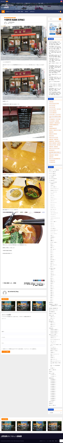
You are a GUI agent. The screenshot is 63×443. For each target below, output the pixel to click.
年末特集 (50, 328)
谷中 (51, 299)
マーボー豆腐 (52, 228)
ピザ (51, 219)
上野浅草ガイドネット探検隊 (11, 436)
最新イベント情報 (51, 369)
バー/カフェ (52, 342)
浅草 (58, 144)
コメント (4, 318)
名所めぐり (50, 315)
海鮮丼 (56, 146)
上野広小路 (57, 122)
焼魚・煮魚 (51, 150)
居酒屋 (51, 139)
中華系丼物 (52, 237)
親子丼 (51, 263)
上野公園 (51, 122)
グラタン (51, 197)
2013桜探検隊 (52, 389)
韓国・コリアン (52, 264)
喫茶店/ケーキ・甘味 (53, 133)
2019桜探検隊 (52, 400)
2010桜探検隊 (52, 384)
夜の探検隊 (50, 321)
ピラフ (51, 223)
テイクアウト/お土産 (52, 178)
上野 (51, 273)
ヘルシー (51, 226)
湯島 (51, 290)
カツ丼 (51, 193)
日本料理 (57, 141)
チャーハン (52, 211)
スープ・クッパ (52, 202)
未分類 (50, 371)
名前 (3, 331)
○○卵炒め (52, 183)
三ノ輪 (51, 271)
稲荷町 (51, 156)
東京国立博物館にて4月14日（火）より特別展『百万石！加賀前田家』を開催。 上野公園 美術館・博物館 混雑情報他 (55, 56)
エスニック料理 (52, 186)
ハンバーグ (58, 114)
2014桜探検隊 (52, 391)
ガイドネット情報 (51, 171)
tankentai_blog (11, 22)
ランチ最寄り (51, 268)
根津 (51, 285)
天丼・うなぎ (52, 249)
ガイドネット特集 (51, 173)
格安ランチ (50, 373)
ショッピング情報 (52, 112)
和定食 (51, 245)
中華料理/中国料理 (8, 17)
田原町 (51, 292)
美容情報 (50, 403)
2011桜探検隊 (52, 386)
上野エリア (52, 316)
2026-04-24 (52, 428)
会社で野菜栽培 (51, 311)
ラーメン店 (52, 347)
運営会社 (26, 11)
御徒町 (56, 139)
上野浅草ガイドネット (9, 11)
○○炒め (51, 185)
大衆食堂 (51, 352)
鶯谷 (51, 300)
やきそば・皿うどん (53, 230)
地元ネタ (51, 135)
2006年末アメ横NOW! (53, 329)
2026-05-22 (36, 428)
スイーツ (51, 204)
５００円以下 (52, 160)
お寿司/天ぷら (52, 337)
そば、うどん (52, 105)
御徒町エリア (52, 324)
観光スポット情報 (51, 405)
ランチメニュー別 (51, 182)
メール (3, 337)
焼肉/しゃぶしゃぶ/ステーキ (54, 148)
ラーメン (58, 119)
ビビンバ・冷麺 (52, 221)
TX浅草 (51, 101)
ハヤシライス (52, 214)
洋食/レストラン (52, 144)
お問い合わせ (32, 11)
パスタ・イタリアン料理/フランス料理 (54, 117)
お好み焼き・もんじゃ (53, 190)
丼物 (50, 130)
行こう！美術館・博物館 (19, 11)
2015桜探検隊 (52, 393)
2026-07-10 (21, 428)
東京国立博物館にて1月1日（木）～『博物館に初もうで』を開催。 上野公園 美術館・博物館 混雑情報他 (55, 89)
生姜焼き (51, 261)
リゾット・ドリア (53, 233)
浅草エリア (52, 318)
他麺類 (51, 240)
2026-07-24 (5, 428)
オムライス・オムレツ (53, 188)
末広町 (51, 283)
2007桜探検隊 (52, 379)
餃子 (51, 266)
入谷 (51, 276)
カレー (51, 195)
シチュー (51, 200)
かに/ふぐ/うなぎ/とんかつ (54, 103)
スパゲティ (51, 114)
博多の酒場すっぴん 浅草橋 (10, 283)
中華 (4, 17)
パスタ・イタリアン (53, 212)
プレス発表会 (52, 119)
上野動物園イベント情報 (52, 304)
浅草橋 (12, 17)
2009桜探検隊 (52, 382)
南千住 (51, 278)
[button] (58, 11)
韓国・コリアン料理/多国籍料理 (54, 158)
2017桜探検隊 (52, 396)
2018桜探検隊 (52, 398)
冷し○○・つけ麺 (53, 242)
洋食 (51, 254)
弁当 (51, 252)
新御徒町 (51, 141)
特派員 (14, 17)
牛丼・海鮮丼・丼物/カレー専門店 (54, 153)
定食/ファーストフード (53, 137)
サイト (3, 343)
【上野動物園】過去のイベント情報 (55, 305)
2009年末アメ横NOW (53, 332)
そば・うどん (52, 107)
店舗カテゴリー (51, 334)
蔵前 (51, 297)
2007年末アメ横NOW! (53, 331)
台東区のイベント (57, 130)
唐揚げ (51, 247)
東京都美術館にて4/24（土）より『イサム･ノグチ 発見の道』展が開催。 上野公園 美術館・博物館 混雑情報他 (33, 284)
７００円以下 (52, 162)
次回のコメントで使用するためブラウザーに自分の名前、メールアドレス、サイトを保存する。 (20, 348)
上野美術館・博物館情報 (53, 124)
